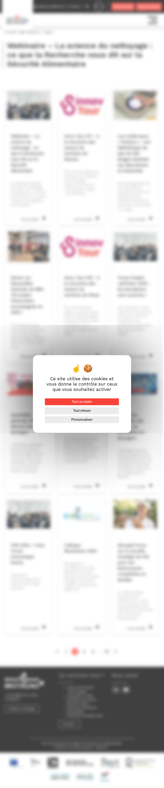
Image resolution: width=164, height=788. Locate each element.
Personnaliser (81, 419)
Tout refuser (82, 410)
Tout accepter (82, 401)
